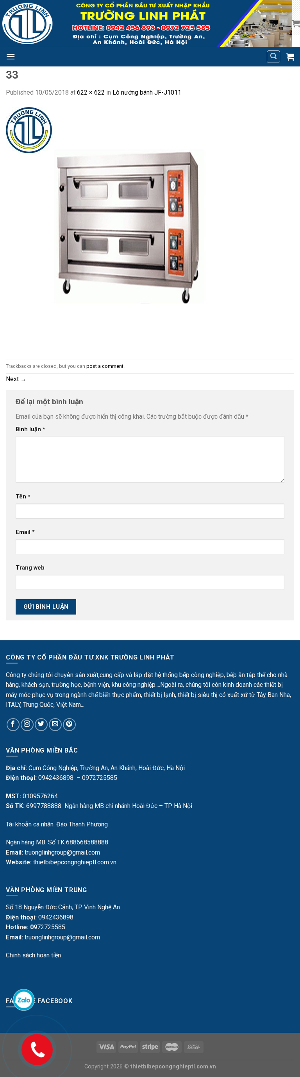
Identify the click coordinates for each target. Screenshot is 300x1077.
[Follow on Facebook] (13, 724)
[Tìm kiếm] (273, 56)
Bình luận (30, 429)
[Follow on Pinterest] (69, 724)
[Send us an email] (55, 724)
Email (25, 532)
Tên (23, 496)
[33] (127, 228)
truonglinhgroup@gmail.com (62, 852)
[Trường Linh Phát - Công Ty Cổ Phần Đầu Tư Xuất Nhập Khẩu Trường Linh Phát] (146, 23)
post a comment (104, 366)
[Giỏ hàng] (296, 23)
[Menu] (10, 56)
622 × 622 (91, 92)
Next (16, 379)
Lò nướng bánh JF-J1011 (146, 92)
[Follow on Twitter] (41, 724)
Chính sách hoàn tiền (33, 955)
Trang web (30, 567)
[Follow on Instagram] (27, 724)
